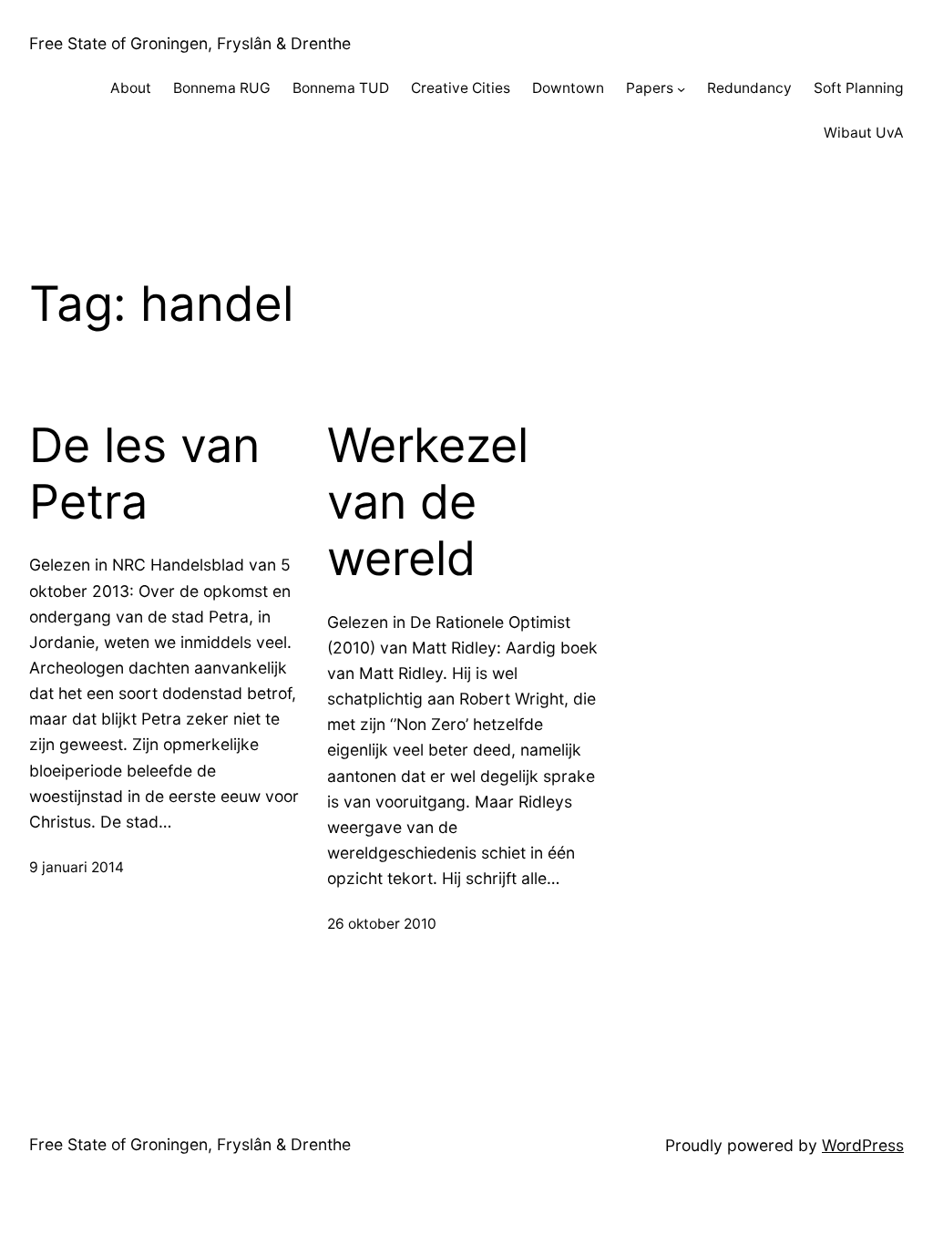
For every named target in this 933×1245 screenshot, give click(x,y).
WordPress (863, 1145)
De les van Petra (144, 473)
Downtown (568, 88)
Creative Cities (460, 88)
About (130, 88)
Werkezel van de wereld (427, 502)
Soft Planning (859, 88)
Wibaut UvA (864, 132)
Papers (649, 88)
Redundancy (749, 88)
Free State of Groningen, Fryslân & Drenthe (190, 43)
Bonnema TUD (340, 88)
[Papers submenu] (681, 89)
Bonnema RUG (222, 88)
